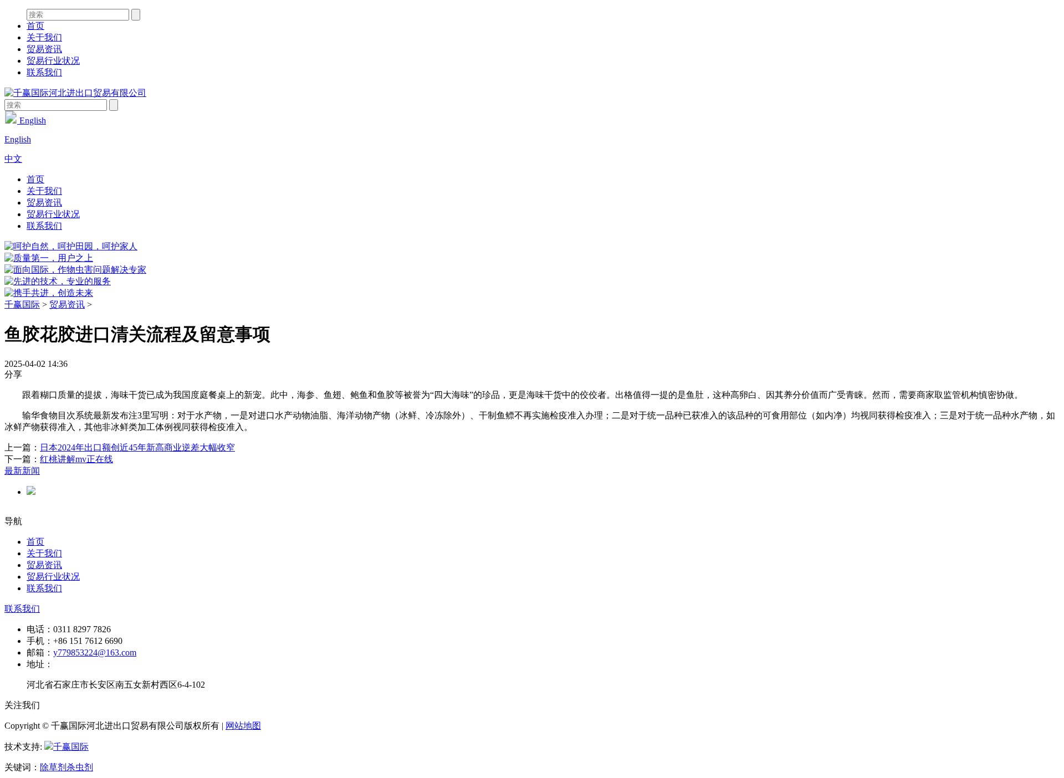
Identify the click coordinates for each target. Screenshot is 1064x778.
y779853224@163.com (94, 652)
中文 (13, 158)
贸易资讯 (44, 49)
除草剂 (53, 767)
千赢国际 (22, 304)
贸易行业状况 (53, 60)
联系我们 (44, 72)
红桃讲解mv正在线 (76, 459)
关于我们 (44, 37)
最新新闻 (22, 470)
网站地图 (243, 725)
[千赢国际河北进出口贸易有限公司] (75, 93)
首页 (35, 25)
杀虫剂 (79, 767)
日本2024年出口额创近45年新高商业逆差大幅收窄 (137, 447)
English (31, 120)
